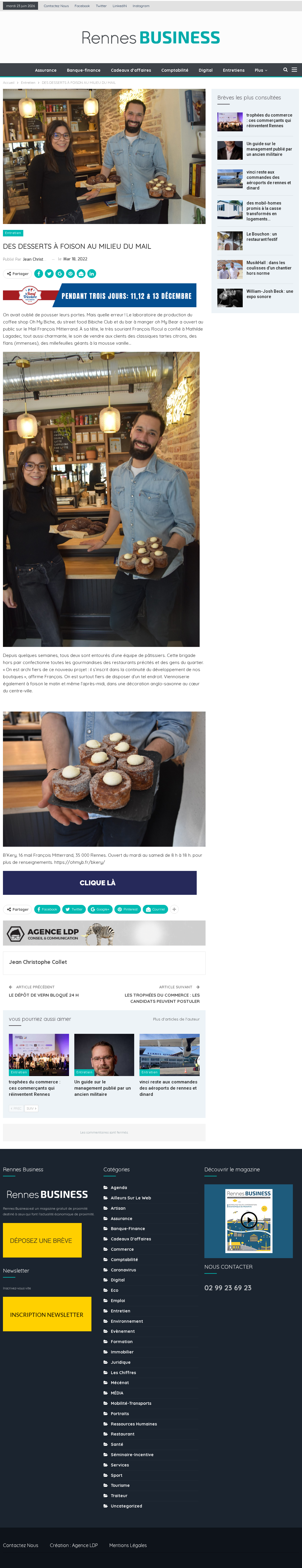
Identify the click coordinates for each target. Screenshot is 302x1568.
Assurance (46, 70)
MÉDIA (117, 1393)
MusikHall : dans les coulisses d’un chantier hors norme (269, 268)
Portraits (120, 1413)
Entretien (13, 233)
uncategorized (126, 1506)
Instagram (141, 6)
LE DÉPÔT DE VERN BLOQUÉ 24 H (44, 995)
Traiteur (119, 1495)
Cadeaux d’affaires (131, 70)
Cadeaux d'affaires (131, 1239)
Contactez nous (56, 6)
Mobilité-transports (131, 1403)
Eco (114, 1290)
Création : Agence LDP (74, 1545)
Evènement (123, 1331)
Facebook (82, 6)
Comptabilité (174, 70)
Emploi (118, 1300)
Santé (117, 1444)
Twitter (101, 6)
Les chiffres (123, 1372)
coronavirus (123, 1270)
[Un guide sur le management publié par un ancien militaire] (104, 1055)
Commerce (122, 1249)
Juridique (121, 1362)
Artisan (118, 1208)
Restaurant (122, 1434)
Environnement (127, 1321)
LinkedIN (120, 6)
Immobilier (122, 1352)
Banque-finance (84, 70)
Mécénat (120, 1382)
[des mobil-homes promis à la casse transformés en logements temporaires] (230, 209)
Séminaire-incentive (132, 1454)
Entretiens (233, 70)
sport (116, 1475)
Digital (206, 70)
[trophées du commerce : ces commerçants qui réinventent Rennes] (39, 1055)
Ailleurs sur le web (131, 1198)
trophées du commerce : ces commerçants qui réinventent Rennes (269, 120)
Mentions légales (128, 1545)
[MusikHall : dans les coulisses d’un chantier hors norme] (230, 269)
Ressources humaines (134, 1424)
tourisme (120, 1485)
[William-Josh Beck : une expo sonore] (230, 298)
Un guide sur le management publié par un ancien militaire (269, 149)
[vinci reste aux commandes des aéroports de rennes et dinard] (169, 1055)
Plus (259, 70)
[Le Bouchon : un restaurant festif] (230, 240)
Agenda (119, 1187)
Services (120, 1465)
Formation (122, 1341)
